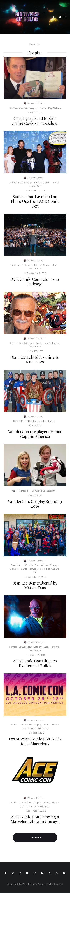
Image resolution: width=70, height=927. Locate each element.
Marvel (42, 107)
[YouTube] (27, 873)
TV (35, 572)
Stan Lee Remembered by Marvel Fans (35, 585)
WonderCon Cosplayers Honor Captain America (35, 434)
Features (22, 568)
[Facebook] (5, 873)
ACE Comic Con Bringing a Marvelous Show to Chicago (35, 819)
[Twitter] (12, 873)
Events (37, 182)
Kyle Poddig (22, 490)
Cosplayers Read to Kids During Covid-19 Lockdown (35, 121)
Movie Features (28, 806)
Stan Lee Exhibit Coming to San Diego (35, 359)
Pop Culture (54, 107)
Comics (28, 343)
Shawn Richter (35, 103)
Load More (35, 837)
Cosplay (33, 107)
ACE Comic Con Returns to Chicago (35, 281)
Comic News (15, 343)
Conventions (15, 182)
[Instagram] (20, 873)
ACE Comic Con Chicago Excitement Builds (35, 663)
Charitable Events (18, 107)
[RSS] (49, 873)
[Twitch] (42, 873)
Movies (55, 182)
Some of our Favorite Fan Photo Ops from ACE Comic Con (35, 201)
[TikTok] (35, 873)
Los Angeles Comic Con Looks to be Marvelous (35, 741)
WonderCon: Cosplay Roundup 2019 (35, 504)
